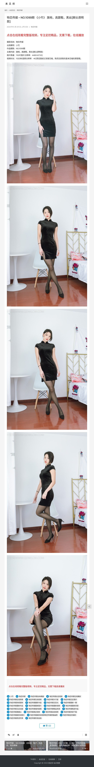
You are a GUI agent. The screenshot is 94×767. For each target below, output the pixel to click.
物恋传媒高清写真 (16, 718)
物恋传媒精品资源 (53, 709)
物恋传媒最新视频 (53, 706)
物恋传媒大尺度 (52, 699)
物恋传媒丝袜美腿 (37, 696)
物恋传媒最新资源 (72, 706)
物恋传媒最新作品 (16, 706)
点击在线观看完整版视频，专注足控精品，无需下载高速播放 (36, 686)
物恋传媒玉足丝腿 (16, 709)
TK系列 (33, 759)
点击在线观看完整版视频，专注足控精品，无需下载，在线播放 (45, 35)
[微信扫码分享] (9, 735)
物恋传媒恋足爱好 (70, 699)
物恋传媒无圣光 (52, 703)
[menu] (87, 4)
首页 (6, 10)
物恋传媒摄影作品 (35, 703)
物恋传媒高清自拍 (35, 718)
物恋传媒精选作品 (72, 709)
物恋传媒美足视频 (33, 712)
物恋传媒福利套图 (35, 709)
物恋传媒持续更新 (16, 703)
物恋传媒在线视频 (35, 699)
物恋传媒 (34, 27)
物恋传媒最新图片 (35, 706)
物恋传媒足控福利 (69, 715)
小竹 (11, 696)
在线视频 (51, 759)
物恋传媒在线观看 (16, 699)
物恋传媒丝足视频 (56, 696)
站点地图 (57, 763)
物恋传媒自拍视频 (52, 712)
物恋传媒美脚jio (15, 712)
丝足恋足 (42, 759)
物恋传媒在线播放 (74, 696)
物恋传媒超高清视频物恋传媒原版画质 (44, 715)
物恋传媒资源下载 (70, 712)
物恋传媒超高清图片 (17, 715)
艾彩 (59, 759)
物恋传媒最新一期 (70, 703)
